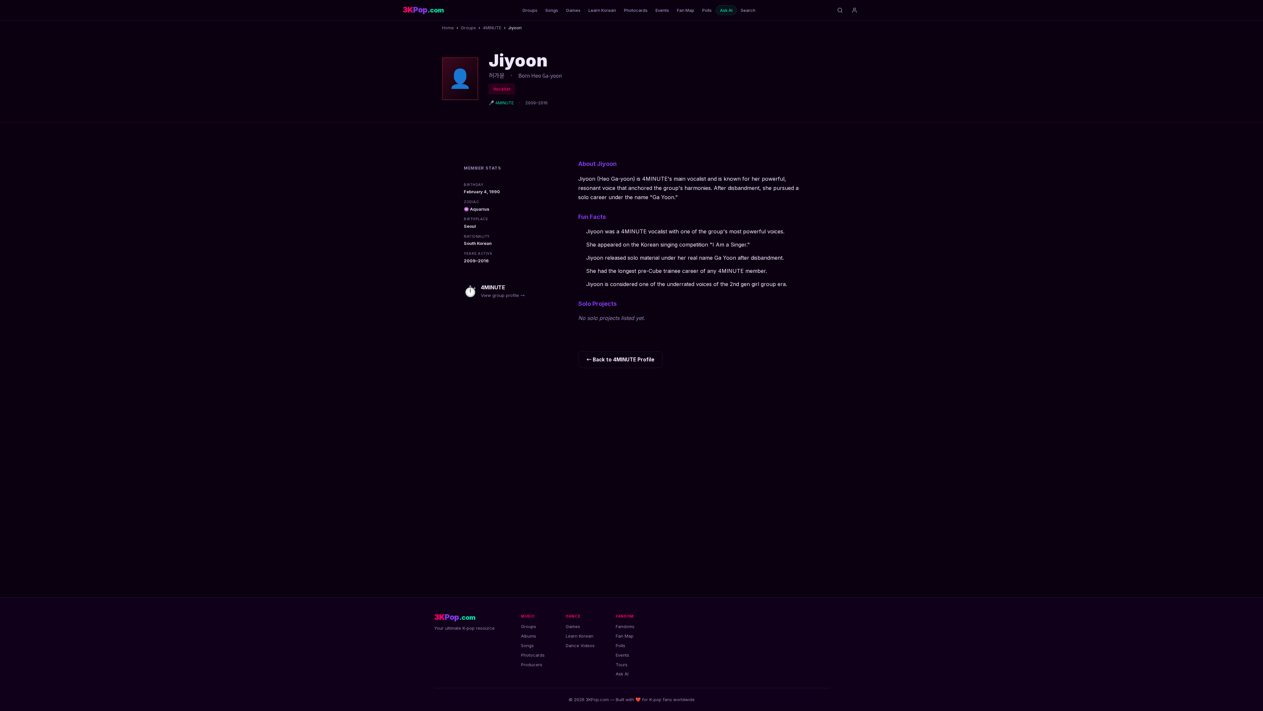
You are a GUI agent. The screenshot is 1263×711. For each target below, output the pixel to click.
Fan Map (685, 10)
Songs (551, 10)
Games (573, 10)
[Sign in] (854, 10)
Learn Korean (602, 10)
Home (448, 27)
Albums (528, 636)
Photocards (636, 10)
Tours (622, 664)
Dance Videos (580, 645)
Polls (707, 10)
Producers (531, 664)
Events (662, 10)
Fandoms (625, 626)
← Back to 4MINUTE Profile (620, 359)
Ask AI (726, 10)
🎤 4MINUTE (501, 102)
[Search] (840, 10)
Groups (529, 10)
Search (748, 10)
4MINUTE (492, 27)
